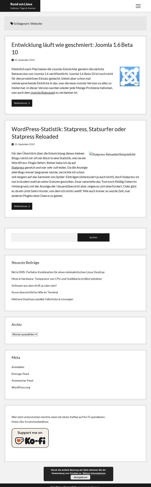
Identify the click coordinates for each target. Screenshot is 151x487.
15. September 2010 (25, 144)
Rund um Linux (21, 4)
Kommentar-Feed (22, 380)
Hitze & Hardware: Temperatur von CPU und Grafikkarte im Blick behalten (57, 278)
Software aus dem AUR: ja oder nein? (34, 285)
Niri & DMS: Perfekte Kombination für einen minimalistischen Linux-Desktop (58, 272)
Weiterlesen (23, 104)
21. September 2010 (25, 59)
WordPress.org (21, 387)
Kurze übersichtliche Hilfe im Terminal (35, 292)
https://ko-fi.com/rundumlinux (30, 421)
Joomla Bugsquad (42, 92)
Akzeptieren (80, 477)
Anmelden (18, 367)
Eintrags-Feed (20, 373)
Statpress (18, 167)
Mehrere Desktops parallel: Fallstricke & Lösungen (42, 299)
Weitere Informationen (94, 473)
